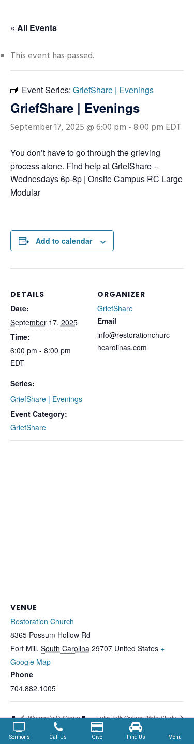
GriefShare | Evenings (46, 399)
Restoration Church (42, 621)
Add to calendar (64, 240)
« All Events (33, 28)
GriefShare (28, 427)
